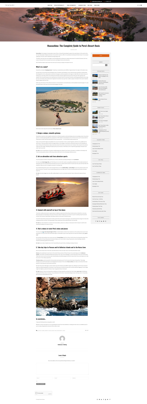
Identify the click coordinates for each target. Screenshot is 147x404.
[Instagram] (13, 5)
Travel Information (71, 5)
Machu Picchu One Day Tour (97, 196)
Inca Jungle (94, 151)
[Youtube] (8, 5)
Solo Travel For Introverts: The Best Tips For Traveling (103, 94)
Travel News (96, 5)
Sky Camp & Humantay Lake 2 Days (99, 211)
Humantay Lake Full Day (97, 208)
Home (101, 55)
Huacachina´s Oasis (61, 330)
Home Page (50, 5)
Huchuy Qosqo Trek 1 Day (97, 206)
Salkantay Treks (82, 5)
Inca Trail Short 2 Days (96, 166)
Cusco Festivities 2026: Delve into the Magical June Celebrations (102, 88)
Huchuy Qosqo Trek (96, 146)
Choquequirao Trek (96, 143)
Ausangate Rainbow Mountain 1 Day (99, 203)
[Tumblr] (9, 5)
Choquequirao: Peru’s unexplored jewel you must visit (103, 131)
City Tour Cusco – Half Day (97, 199)
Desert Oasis (54, 330)
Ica (43, 231)
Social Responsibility (59, 5)
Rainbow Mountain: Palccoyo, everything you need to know (103, 82)
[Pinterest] (12, 5)
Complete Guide (48, 330)
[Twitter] (97, 221)
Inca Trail (90, 5)
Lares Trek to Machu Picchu (97, 148)
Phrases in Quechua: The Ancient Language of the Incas (103, 76)
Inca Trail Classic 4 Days (97, 163)
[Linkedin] (101, 221)
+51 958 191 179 (108, 1)
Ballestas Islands (41, 330)
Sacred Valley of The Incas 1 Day (98, 201)
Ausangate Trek (95, 153)
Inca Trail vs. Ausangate (103, 120)
